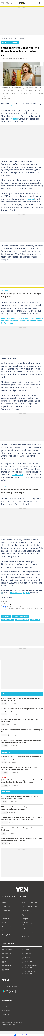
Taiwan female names (21, 616)
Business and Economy (16, 38)
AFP (21, 58)
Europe (4, 724)
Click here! (15, 106)
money (30, 198)
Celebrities (4, 745)
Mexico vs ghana (22, 620)
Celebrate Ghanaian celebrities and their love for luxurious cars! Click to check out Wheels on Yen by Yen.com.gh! (22, 320)
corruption (13, 118)
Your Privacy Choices (24, 1035)
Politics (4, 714)
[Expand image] (42, 64)
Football (4, 703)
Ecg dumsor (6, 616)
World (3, 833)
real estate (17, 474)
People (4, 812)
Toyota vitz (35, 620)
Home (3, 38)
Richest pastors (7, 620)
